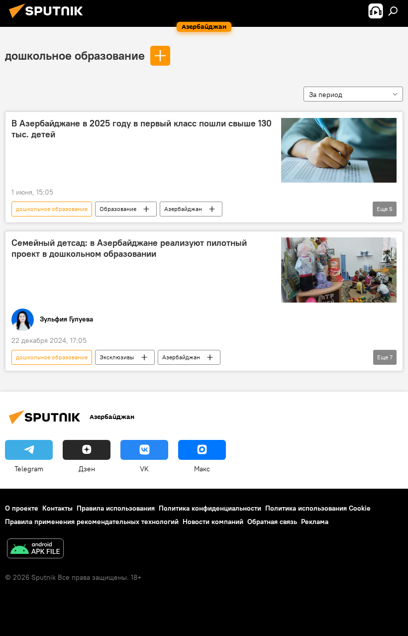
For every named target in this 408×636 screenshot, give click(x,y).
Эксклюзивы (117, 357)
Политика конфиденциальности (210, 508)
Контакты (57, 508)
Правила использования (116, 508)
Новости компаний (213, 521)
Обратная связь (272, 521)
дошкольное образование (75, 55)
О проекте (21, 508)
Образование (118, 208)
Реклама (314, 521)
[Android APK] (35, 549)
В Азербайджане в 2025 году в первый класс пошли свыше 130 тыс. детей (141, 129)
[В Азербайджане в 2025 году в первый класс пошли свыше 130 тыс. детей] (339, 150)
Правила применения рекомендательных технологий (92, 521)
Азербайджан (183, 208)
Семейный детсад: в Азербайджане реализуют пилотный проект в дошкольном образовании (129, 248)
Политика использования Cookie (318, 508)
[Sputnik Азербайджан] (49, 19)
